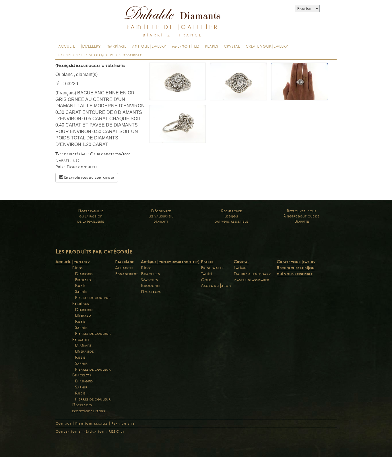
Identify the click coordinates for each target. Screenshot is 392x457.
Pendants (81, 339)
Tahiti (206, 273)
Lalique (241, 267)
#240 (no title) (185, 46)
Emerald (83, 279)
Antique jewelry (149, 46)
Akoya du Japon (216, 285)
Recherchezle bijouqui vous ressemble (231, 216)
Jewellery (91, 46)
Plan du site (122, 423)
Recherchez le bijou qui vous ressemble (100, 55)
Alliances (124, 267)
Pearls (211, 46)
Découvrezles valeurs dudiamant (161, 216)
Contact (63, 423)
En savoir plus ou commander (88, 178)
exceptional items (88, 411)
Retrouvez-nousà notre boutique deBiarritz (301, 216)
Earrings (80, 303)
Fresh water (212, 267)
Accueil (66, 46)
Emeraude (84, 351)
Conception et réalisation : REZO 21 (89, 431)
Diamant (83, 345)
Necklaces (82, 404)
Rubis (80, 285)
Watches (149, 279)
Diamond (84, 273)
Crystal (232, 46)
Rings (77, 267)
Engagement (126, 273)
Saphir (81, 291)
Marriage (116, 46)
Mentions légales (91, 423)
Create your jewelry (267, 46)
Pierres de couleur (93, 297)
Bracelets (81, 375)
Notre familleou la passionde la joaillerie (90, 216)
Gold (206, 279)
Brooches (150, 285)
